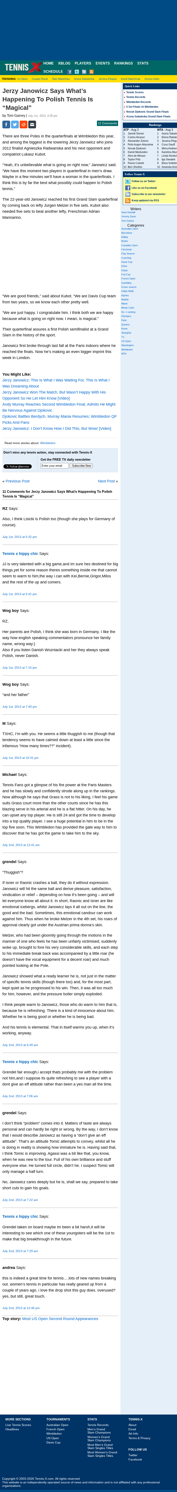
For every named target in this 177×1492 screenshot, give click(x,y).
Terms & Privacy (139, 1438)
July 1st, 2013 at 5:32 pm (19, 537)
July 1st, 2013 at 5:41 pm (19, 594)
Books (124, 241)
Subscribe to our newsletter (149, 194)
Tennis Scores (135, 92)
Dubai (124, 270)
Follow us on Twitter (144, 181)
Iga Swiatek (168, 159)
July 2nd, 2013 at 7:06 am (20, 1096)
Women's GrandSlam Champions (99, 1438)
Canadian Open (129, 245)
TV (122, 337)
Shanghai (126, 332)
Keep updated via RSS (145, 200)
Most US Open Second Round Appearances (60, 1319)
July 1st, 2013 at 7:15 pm (19, 667)
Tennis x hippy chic (20, 553)
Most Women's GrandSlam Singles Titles (102, 1454)
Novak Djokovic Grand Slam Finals (147, 111)
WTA (123, 353)
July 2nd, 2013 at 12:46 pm (21, 1308)
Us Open (22, 78)
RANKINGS (123, 63)
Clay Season (128, 253)
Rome (124, 328)
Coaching (126, 258)
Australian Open (129, 228)
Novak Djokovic (137, 148)
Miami (124, 303)
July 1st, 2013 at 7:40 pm (19, 706)
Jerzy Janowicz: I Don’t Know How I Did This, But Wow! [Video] (56, 428)
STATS (143, 63)
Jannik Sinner (136, 133)
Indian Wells (127, 291)
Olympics (126, 316)
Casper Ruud (40, 78)
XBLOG (64, 63)
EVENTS (103, 63)
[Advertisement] (88, 30)
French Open (128, 278)
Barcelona (126, 233)
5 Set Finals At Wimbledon (142, 106)
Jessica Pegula (108, 78)
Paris (124, 320)
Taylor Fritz (134, 159)
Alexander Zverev (138, 140)
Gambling (126, 283)
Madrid (124, 299)
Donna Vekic (152, 78)
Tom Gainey (127, 220)
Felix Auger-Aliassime (140, 144)
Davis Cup (126, 262)
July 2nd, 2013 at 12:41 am (21, 845)
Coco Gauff (168, 144)
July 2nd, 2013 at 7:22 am (20, 1200)
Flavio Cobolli (136, 163)
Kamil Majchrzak (130, 78)
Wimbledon (47, 443)
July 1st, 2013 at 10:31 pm (20, 757)
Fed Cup (125, 274)
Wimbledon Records (138, 102)
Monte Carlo (127, 307)
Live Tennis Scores (18, 1425)
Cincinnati (126, 249)
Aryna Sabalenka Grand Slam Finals (148, 116)
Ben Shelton (135, 167)
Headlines (12, 1429)
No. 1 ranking (128, 312)
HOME (48, 63)
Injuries (125, 295)
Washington (127, 345)
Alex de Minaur (136, 155)
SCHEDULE (53, 71)
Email (132, 1429)
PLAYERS (83, 63)
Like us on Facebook (144, 187)
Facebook (135, 1459)
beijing (124, 237)
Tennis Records (135, 97)
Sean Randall (128, 212)
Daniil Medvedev (138, 152)
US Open (126, 341)
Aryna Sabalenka (84, 78)
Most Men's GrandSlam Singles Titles (100, 1446)
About (132, 1425)
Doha (124, 266)
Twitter (132, 1455)
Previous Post (18, 481)
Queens (125, 324)
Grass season (128, 287)
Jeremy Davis (128, 216)
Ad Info (133, 1433)
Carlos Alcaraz (136, 137)
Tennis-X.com (44, 1478)
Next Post (106, 481)
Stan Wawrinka (61, 78)
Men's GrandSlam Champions (99, 1430)
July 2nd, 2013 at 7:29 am (20, 1251)
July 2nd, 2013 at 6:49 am (20, 1045)
